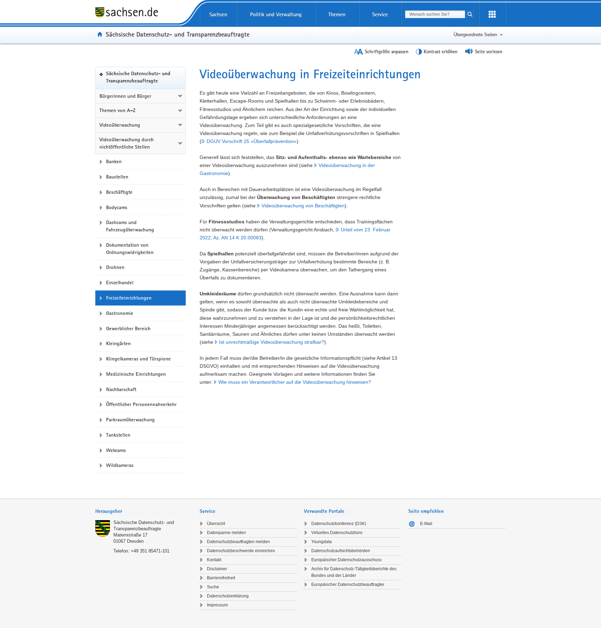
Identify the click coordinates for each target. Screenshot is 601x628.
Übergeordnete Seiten (475, 34)
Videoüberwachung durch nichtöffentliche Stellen (126, 143)
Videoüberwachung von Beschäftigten (303, 205)
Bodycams (116, 207)
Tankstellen (118, 435)
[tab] (144, 512)
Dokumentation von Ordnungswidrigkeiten (130, 248)
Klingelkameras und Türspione (138, 359)
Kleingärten (118, 343)
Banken (114, 161)
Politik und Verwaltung (276, 14)
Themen (336, 14)
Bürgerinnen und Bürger (125, 96)
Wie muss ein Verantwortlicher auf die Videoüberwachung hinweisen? (294, 382)
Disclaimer (217, 568)
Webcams (116, 450)
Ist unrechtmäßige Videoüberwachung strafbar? (271, 342)
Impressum (217, 605)
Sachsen (218, 14)
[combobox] (435, 14)
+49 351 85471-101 (150, 551)
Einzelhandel (120, 282)
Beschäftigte (119, 192)
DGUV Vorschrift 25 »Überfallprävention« (252, 141)
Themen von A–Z (117, 110)
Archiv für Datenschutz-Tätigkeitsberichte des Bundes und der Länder (353, 572)
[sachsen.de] (144, 13)
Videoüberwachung (119, 125)
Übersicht (216, 523)
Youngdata (321, 541)
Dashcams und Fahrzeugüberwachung (130, 226)
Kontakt (214, 559)
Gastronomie (119, 313)
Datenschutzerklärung (228, 596)
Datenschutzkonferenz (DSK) (338, 523)
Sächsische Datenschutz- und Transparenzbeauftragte (177, 34)
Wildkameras (120, 465)
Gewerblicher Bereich (128, 328)
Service (380, 14)
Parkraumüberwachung (130, 419)
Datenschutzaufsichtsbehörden (340, 550)
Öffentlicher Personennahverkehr (141, 404)
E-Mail (426, 523)
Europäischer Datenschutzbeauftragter (347, 584)
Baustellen (117, 177)
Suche (213, 587)
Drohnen (115, 267)
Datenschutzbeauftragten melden (238, 541)
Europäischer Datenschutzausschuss (346, 559)
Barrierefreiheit (221, 577)
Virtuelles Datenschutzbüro (336, 532)
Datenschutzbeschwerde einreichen (241, 550)
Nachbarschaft (121, 389)
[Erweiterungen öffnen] (492, 14)
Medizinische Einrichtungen (136, 374)
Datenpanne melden (226, 532)
